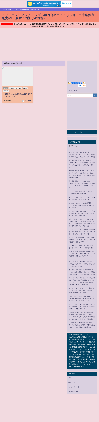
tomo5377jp (28, 101)
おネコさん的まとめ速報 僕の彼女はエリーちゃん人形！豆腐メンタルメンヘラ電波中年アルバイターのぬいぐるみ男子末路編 (82, 155)
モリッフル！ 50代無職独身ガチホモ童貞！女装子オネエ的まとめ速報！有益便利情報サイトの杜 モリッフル (82, 306)
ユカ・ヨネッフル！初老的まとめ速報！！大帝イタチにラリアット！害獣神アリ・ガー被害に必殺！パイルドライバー (82, 264)
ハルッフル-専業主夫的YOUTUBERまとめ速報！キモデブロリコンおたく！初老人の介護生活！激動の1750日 (82, 240)
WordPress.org (73, 391)
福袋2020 (6, 90)
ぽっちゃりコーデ (13, 88)
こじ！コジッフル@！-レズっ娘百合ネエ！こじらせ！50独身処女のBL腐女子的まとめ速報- (81, 205)
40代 (20, 88)
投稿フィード (72, 382)
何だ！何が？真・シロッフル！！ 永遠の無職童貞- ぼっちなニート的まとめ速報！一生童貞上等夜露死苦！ (82, 213)
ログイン (71, 378)
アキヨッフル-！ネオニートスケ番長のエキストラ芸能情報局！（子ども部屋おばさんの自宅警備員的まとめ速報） (82, 290)
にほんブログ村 (73, 90)
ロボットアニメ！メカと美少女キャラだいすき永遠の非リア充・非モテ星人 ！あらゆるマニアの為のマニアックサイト (82, 232)
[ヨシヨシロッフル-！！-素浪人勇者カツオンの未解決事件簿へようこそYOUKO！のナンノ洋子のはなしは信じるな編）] (82, 298)
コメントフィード (73, 387)
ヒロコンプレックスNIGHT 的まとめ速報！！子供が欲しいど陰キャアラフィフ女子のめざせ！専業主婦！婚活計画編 (82, 325)
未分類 (5, 88)
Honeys (25, 88)
